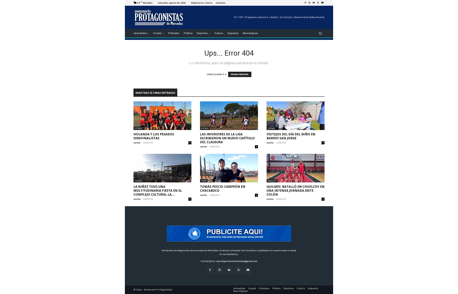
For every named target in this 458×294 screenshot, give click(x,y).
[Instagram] (309, 3)
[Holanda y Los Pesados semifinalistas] (162, 115)
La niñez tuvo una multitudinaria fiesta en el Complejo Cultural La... (157, 191)
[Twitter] (318, 3)
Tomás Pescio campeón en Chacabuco (222, 189)
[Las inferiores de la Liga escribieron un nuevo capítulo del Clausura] (229, 115)
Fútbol (138, 128)
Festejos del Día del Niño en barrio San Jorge (291, 136)
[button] (320, 33)
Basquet (272, 180)
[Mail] (314, 3)
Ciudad (271, 128)
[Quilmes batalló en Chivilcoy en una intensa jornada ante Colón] (296, 168)
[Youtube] (322, 3)
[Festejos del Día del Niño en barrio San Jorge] (296, 115)
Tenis (203, 180)
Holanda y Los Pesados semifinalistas (153, 136)
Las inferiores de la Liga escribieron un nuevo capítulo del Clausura (227, 138)
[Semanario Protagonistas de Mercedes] (159, 17)
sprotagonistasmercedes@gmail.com (236, 261)
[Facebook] (305, 3)
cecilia (136, 142)
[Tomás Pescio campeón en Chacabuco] (229, 168)
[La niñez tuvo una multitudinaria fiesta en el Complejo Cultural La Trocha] (162, 168)
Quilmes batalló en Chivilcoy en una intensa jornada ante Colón (296, 191)
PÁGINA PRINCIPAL (240, 74)
